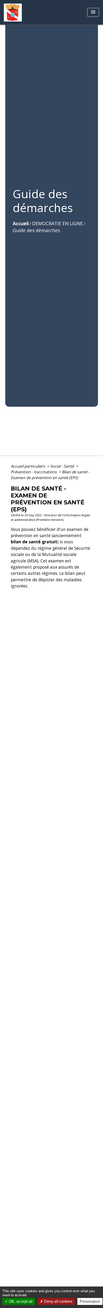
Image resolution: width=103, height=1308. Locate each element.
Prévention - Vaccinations (34, 472)
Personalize (90, 1301)
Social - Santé (62, 466)
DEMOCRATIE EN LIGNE (57, 223)
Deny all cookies (57, 1301)
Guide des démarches (36, 230)
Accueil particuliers (28, 466)
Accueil (21, 223)
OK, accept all (20, 1301)
